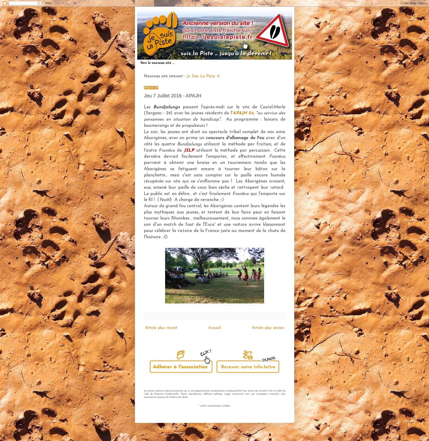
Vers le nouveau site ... (157, 63)
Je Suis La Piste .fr (203, 76)
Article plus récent (161, 328)
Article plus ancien (268, 328)
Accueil (214, 328)
